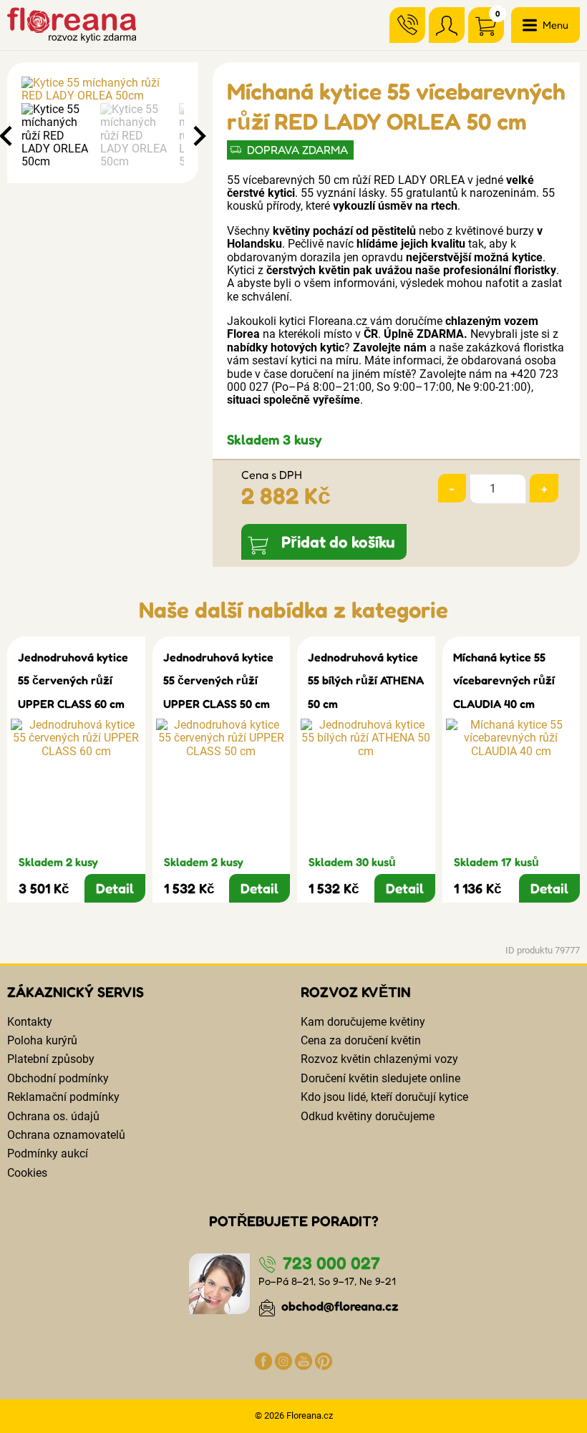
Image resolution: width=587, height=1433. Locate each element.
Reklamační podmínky (63, 1097)
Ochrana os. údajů (53, 1116)
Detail (115, 888)
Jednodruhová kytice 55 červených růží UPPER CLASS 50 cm (218, 680)
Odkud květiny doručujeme (368, 1116)
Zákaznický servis (75, 992)
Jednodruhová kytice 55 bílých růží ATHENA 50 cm (366, 680)
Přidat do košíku (338, 541)
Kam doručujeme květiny (363, 1022)
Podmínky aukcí (47, 1153)
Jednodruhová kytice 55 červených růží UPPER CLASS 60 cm (73, 680)
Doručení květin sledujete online (380, 1078)
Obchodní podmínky (58, 1078)
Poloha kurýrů (42, 1040)
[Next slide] (198, 136)
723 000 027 (329, 1263)
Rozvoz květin (356, 992)
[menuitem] (57, 136)
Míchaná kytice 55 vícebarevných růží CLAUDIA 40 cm (504, 680)
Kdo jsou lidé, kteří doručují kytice (384, 1097)
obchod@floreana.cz (338, 1305)
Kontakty (29, 1022)
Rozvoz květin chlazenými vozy (379, 1059)
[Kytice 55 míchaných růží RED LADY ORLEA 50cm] (102, 90)
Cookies (27, 1173)
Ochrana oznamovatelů (66, 1135)
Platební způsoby (50, 1059)
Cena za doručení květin (361, 1040)
